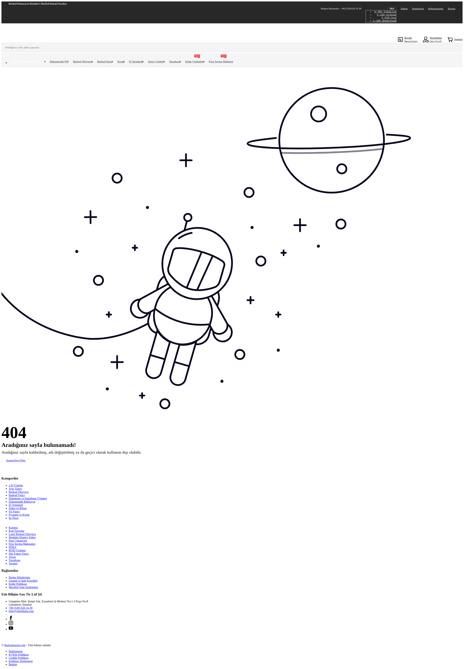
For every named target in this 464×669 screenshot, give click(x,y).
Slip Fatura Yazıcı (19, 553)
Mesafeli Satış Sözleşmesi (23, 587)
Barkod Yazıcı (104, 61)
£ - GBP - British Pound (384, 20)
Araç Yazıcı (15, 488)
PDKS (12, 547)
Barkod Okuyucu (82, 61)
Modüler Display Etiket (22, 537)
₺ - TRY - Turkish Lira (385, 11)
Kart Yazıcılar (16, 530)
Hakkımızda (16, 651)
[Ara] (458, 47)
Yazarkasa (174, 61)
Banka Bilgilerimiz (19, 577)
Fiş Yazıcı (14, 511)
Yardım (404, 8)
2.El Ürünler (16, 485)
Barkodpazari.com (14, 645)
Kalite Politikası (18, 583)
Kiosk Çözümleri (194, 59)
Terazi (120, 61)
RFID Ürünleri (17, 550)
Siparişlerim (418, 8)
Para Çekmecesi (18, 540)
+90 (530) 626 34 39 (20, 607)
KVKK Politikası (19, 654)
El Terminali (136, 61)
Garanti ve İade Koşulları (23, 580)
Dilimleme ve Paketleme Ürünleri (28, 498)
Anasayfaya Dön (15, 460)
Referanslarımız (436, 8)
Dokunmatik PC (59, 61)
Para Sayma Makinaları (22, 543)
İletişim (451, 8)
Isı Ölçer (13, 518)
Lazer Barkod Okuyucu (22, 534)
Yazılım (13, 563)
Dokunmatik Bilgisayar (22, 501)
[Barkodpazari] (28, 30)
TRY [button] (391, 8)
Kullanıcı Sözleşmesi (21, 661)
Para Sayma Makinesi (221, 59)
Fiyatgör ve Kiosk (19, 514)
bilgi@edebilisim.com (21, 611)
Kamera (13, 527)
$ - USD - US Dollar (386, 14)
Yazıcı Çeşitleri (156, 61)
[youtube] (11, 629)
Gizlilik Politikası (18, 657)
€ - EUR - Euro (389, 17)
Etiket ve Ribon (18, 508)
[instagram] (11, 624)
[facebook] (11, 619)
